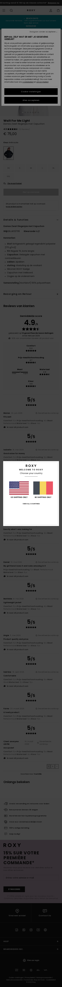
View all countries (31, 504)
